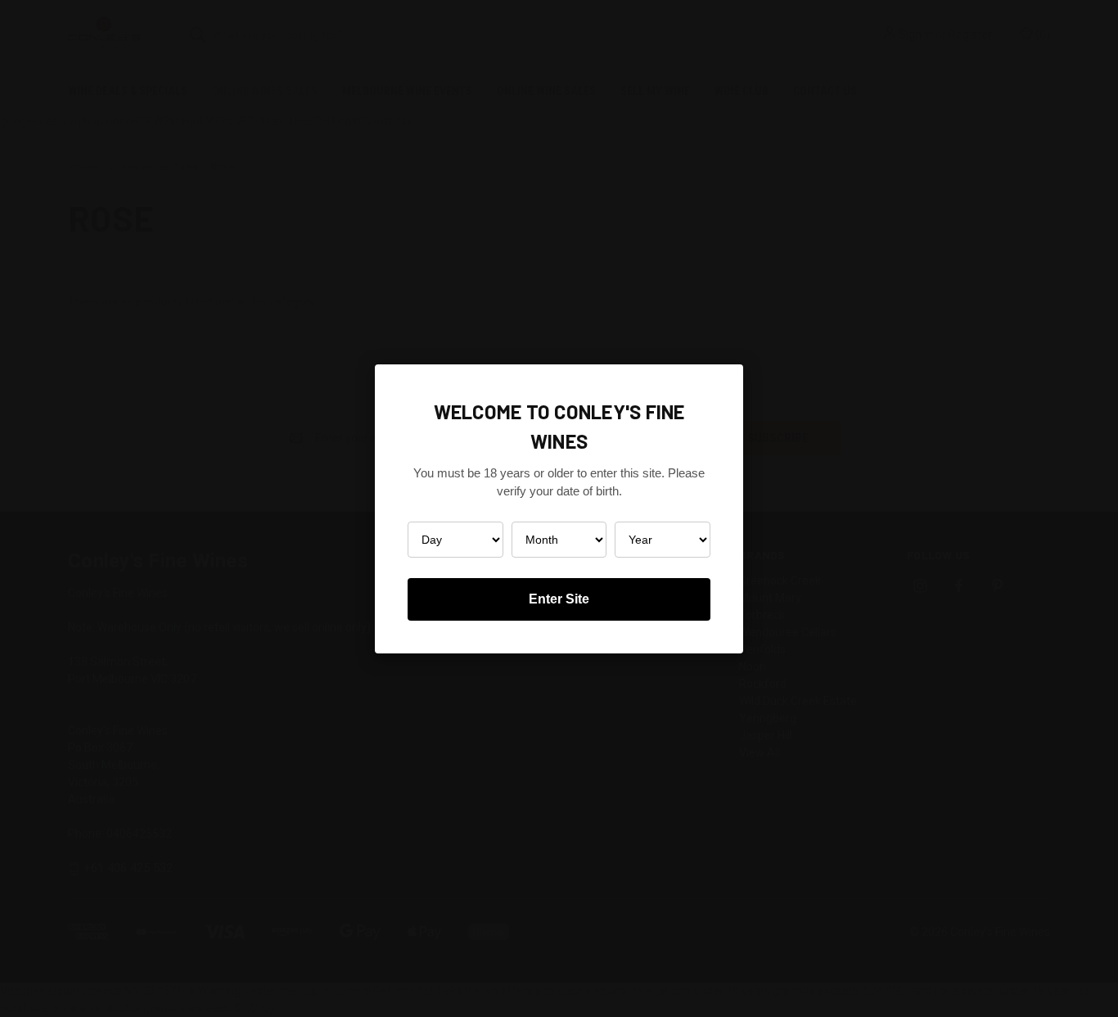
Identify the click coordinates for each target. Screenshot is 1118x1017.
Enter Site (559, 599)
